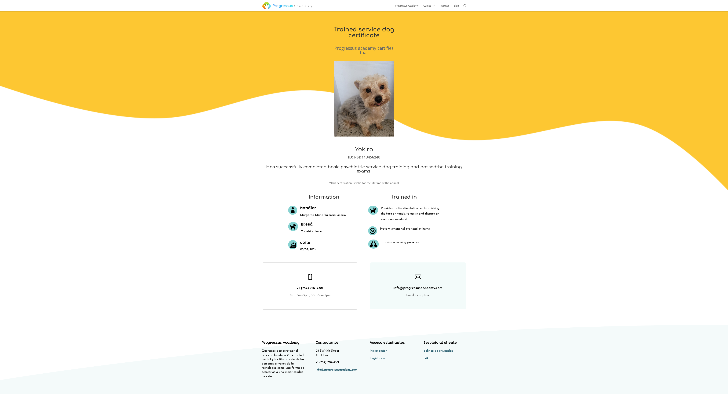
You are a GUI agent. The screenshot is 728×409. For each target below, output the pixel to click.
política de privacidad (438, 350)
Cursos (427, 5)
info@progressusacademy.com (336, 369)
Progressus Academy (406, 5)
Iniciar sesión (378, 350)
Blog (456, 5)
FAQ (427, 358)
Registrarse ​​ (378, 358)
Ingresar (444, 5)
